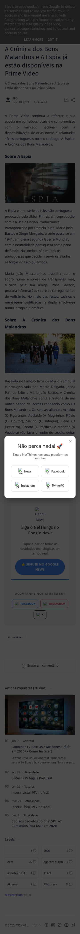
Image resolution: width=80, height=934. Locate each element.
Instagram (28, 485)
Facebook (58, 471)
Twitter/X (58, 485)
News (28, 471)
